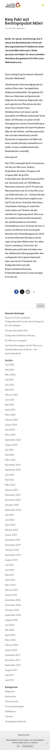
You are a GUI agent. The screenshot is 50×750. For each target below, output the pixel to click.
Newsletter (10, 696)
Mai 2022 (9, 454)
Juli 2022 (9, 449)
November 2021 (13, 464)
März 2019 (10, 585)
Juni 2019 (9, 570)
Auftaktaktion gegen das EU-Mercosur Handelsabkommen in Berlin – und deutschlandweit (23, 349)
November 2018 (13, 605)
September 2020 (13, 509)
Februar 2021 (11, 490)
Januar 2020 (11, 534)
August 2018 (11, 620)
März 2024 (10, 414)
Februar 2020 (11, 529)
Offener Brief (11, 701)
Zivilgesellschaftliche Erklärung (20, 335)
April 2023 (10, 429)
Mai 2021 (9, 479)
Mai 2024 (9, 404)
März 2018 (10, 640)
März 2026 (10, 374)
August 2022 (11, 444)
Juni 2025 (9, 384)
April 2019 (10, 580)
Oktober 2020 (12, 505)
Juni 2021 (9, 474)
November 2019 (13, 545)
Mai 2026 (9, 369)
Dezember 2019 (12, 539)
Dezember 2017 (12, 655)
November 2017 (13, 660)
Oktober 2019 (12, 550)
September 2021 (13, 469)
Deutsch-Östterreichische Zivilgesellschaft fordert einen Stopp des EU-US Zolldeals (24, 321)
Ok (18, 746)
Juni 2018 (9, 625)
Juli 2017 (9, 675)
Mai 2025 (9, 389)
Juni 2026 (9, 364)
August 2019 (11, 560)
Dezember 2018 (12, 600)
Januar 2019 (11, 595)
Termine (9, 716)
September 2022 (13, 439)
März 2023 (10, 434)
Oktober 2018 (12, 610)
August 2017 (11, 670)
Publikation (10, 711)
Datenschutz (28, 746)
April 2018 (10, 635)
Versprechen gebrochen (16, 330)
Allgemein (21, 28)
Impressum (23, 734)
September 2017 (13, 665)
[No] (47, 743)
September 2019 (13, 555)
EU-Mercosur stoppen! (16, 340)
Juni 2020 (9, 519)
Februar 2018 (11, 645)
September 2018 (13, 615)
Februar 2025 (11, 394)
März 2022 (10, 459)
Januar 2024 (11, 424)
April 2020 (10, 524)
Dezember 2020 (12, 495)
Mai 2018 (9, 630)
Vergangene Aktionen (15, 721)
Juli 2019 (9, 565)
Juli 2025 (9, 379)
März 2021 (10, 484)
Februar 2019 (11, 590)
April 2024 (10, 409)
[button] (16, 292)
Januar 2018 (11, 650)
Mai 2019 (9, 575)
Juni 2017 (9, 680)
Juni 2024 (9, 399)
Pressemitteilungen (14, 706)
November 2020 (13, 500)
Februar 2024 (11, 419)
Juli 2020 (9, 514)
